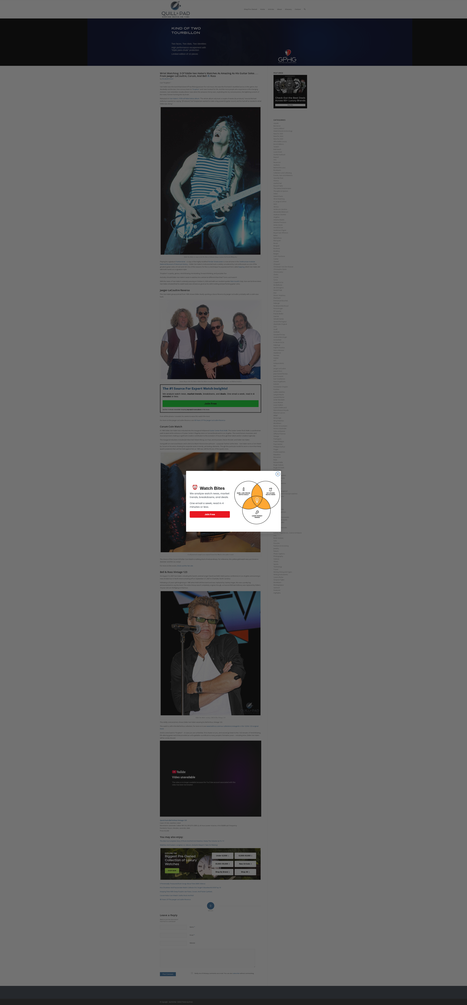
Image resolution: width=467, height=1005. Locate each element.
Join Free (210, 514)
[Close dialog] (278, 474)
